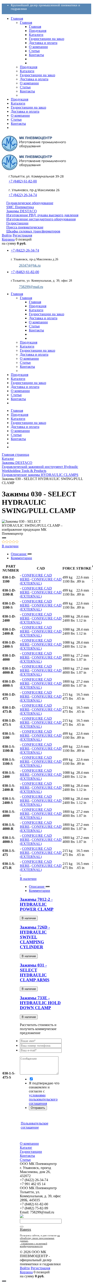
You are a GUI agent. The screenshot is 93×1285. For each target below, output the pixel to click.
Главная (17, 410)
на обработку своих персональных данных (40, 1238)
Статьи (16, 435)
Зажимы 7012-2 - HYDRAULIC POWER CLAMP (36, 904)
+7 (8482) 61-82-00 (23, 181)
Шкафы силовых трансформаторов (33, 231)
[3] (10, 542)
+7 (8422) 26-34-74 (23, 195)
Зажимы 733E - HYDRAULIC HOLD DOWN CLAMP (40, 1003)
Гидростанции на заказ (28, 423)
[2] (7, 542)
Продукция (19, 415)
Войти (7, 235)
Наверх (25, 1229)
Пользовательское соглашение (34, 1125)
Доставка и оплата (25, 427)
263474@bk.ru (30, 265)
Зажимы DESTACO (21, 211)
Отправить (38, 1108)
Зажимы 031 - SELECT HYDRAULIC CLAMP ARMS (34, 972)
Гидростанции (17, 223)
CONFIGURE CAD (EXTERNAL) (41, 581)
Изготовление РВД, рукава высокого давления (42, 215)
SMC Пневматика (20, 207)
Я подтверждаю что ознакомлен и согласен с (44, 1093)
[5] (17, 542)
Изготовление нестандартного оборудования (41, 219)
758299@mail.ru (31, 287)
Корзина (8, 239)
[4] (13, 542)
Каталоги (18, 419)
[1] (3, 542)
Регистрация (22, 235)
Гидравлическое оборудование (29, 203)
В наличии (10, 546)
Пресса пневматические (24, 227)
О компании (20, 431)
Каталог (26, 1147)
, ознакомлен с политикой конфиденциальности (33, 1245)
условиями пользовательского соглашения (43, 1099)
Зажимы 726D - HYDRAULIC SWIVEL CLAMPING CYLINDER (35, 937)
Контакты (18, 439)
